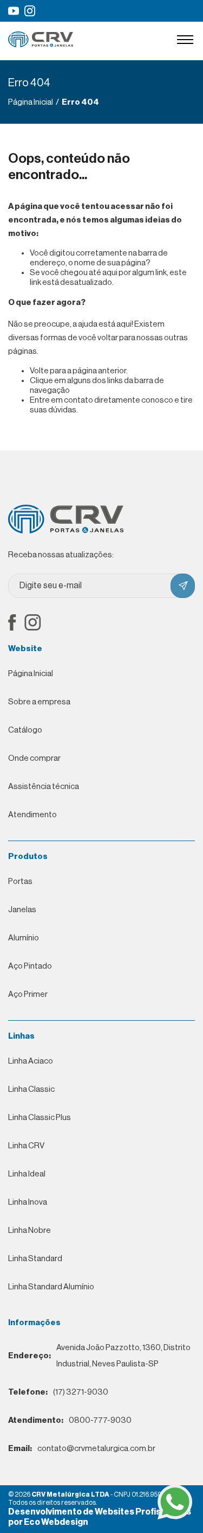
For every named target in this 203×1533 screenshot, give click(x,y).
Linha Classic (31, 1089)
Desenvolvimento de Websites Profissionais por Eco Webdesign (99, 1516)
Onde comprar (34, 758)
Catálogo (25, 730)
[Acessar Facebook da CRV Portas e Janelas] (12, 623)
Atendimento (32, 815)
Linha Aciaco (30, 1061)
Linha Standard (35, 1259)
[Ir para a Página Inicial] (40, 45)
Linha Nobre (29, 1230)
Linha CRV (26, 1146)
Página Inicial (30, 674)
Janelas (22, 910)
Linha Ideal (26, 1174)
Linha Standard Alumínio (51, 1287)
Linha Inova (27, 1202)
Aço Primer (28, 994)
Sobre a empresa (39, 702)
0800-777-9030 (70, 1420)
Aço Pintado (30, 966)
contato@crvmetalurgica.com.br (81, 1449)
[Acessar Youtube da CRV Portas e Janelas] (13, 10)
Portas (20, 881)
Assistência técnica (43, 787)
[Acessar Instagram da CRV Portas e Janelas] (29, 10)
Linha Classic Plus (39, 1118)
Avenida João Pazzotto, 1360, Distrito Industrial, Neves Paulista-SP (99, 1356)
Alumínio (23, 938)
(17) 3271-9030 (58, 1392)
